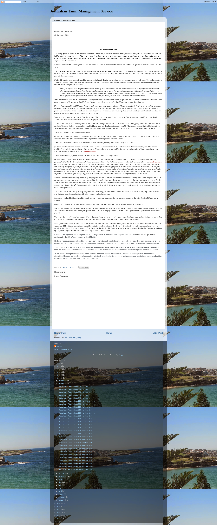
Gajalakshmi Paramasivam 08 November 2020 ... (77, 449)
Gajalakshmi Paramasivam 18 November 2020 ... (77, 422)
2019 (59, 504)
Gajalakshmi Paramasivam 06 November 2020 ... (77, 455)
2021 (59, 375)
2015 (59, 516)
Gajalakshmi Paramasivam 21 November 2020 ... (77, 410)
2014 (59, 519)
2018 (59, 507)
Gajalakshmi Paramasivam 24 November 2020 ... (77, 398)
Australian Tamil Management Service (81, 11)
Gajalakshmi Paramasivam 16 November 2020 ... (77, 428)
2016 (59, 513)
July (60, 482)
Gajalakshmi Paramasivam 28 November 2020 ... (77, 386)
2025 (59, 363)
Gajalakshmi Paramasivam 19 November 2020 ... (77, 419)
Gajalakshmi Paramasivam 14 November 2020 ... (76, 434)
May (60, 488)
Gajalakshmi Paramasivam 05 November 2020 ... (77, 457)
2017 (59, 510)
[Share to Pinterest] (88, 267)
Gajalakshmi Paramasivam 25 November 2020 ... (77, 395)
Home (109, 333)
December (62, 380)
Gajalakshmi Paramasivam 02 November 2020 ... (77, 466)
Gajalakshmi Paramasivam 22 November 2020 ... (77, 407)
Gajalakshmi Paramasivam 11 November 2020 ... (77, 443)
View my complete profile (63, 349)
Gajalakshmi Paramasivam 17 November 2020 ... (77, 425)
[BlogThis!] (82, 267)
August (61, 479)
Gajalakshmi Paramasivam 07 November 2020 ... (77, 452)
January (62, 500)
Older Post (157, 333)
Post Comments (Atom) (72, 338)
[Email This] (79, 267)
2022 (59, 372)
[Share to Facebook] (86, 267)
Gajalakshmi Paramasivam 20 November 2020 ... (76, 413)
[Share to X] (84, 267)
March (61, 494)
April (60, 491)
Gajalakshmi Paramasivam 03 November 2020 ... (76, 461)
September (63, 476)
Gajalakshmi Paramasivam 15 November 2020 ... (77, 431)
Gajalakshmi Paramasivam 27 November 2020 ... (77, 389)
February (62, 497)
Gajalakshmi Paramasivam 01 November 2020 (75, 469)
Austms (59, 346)
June (61, 485)
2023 (59, 369)
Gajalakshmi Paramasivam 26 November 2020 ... (77, 392)
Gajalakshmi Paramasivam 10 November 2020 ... (77, 446)
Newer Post (60, 333)
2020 (59, 378)
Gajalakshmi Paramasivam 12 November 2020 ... (77, 440)
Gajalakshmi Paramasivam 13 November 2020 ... (77, 437)
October (62, 473)
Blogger (121, 355)
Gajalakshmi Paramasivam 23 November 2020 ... (76, 401)
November (62, 383)
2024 (59, 366)
